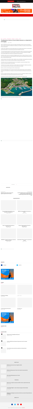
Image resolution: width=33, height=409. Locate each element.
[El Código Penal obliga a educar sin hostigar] (8, 289)
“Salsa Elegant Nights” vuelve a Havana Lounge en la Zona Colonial (17, 387)
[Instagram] (18, 404)
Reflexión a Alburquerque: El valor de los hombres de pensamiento (17, 370)
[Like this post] (18, 184)
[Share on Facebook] (19, 184)
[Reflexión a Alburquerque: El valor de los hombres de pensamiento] (3, 371)
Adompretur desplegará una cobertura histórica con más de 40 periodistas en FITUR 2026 (19, 393)
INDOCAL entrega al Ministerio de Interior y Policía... (23, 1)
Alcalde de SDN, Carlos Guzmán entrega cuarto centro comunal (17, 341)
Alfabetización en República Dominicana (13, 334)
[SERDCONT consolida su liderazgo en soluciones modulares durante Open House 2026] (8, 233)
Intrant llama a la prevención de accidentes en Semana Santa (16, 348)
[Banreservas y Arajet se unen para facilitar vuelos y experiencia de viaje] (3, 384)
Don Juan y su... (19, 308)
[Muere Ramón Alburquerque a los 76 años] (3, 376)
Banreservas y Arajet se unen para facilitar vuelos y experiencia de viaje (18, 382)
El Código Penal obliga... (4, 295)
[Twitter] (27, 15)
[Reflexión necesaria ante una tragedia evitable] (3, 366)
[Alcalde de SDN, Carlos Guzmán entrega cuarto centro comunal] (3, 343)
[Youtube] (21, 404)
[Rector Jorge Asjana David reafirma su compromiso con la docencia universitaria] (8, 219)
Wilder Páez (5, 42)
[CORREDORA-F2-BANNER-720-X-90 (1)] (16, 9)
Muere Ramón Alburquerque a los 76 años (13, 375)
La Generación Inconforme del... (6, 308)
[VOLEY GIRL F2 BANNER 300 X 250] (7, 269)
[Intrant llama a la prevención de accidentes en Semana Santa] (3, 350)
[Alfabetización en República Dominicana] (3, 336)
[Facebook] (26, 15)
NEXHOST (23, 407)
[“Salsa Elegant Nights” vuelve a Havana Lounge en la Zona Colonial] (3, 389)
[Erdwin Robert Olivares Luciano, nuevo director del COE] (24, 233)
